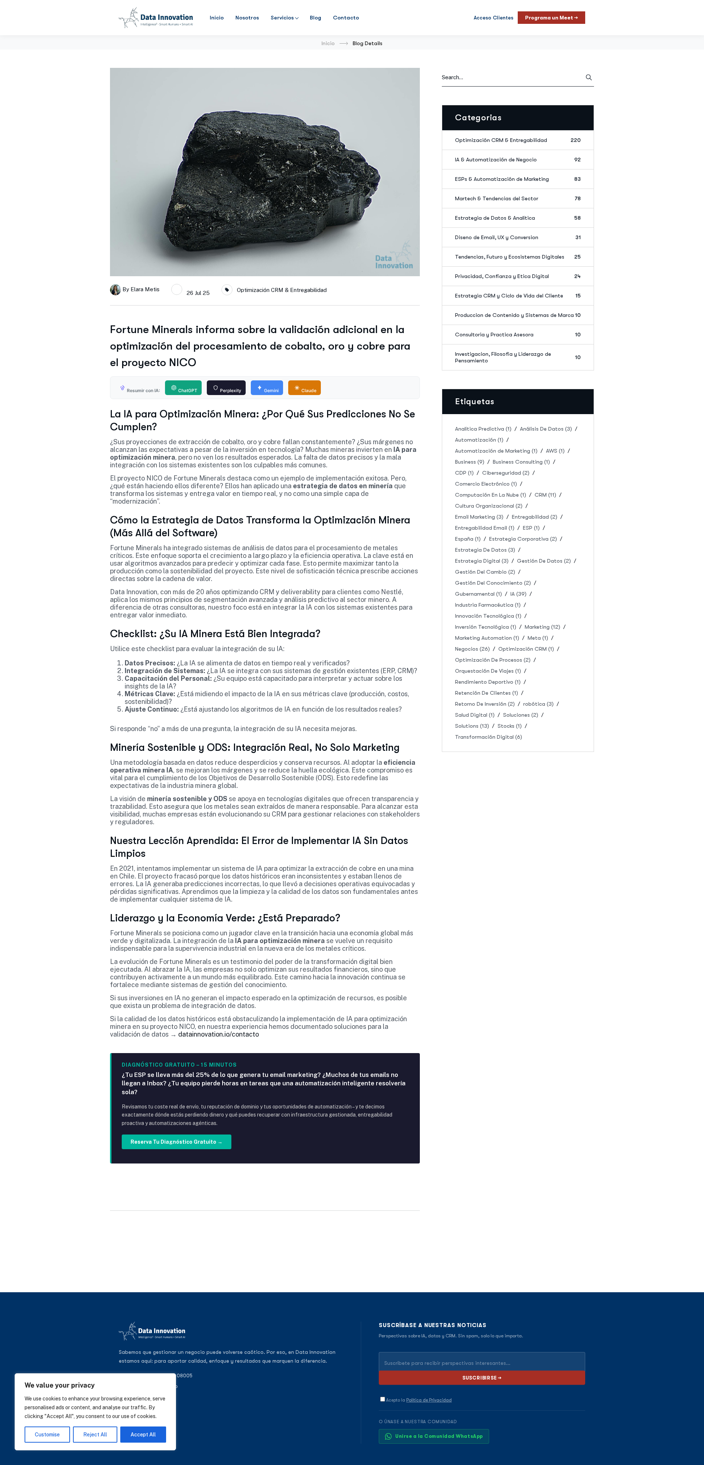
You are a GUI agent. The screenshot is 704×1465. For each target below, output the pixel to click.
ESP (531, 528)
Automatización (479, 439)
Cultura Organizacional (488, 506)
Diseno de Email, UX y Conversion (518, 237)
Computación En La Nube (490, 495)
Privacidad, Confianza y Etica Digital (518, 276)
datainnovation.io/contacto (218, 1034)
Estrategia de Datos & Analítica (518, 218)
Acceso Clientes (493, 18)
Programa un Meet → (551, 18)
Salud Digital (475, 715)
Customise (47, 1434)
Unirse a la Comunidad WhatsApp (439, 1436)
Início (217, 17)
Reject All (95, 1434)
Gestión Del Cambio (485, 572)
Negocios (472, 649)
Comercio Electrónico (486, 484)
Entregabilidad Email (484, 528)
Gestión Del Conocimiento (493, 583)
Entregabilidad (534, 517)
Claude (308, 390)
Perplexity (230, 390)
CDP (464, 473)
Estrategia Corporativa (523, 539)
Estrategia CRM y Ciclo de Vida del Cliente (518, 295)
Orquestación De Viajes (488, 671)
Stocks (510, 726)
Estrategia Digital (482, 561)
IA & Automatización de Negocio (518, 159)
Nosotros (247, 17)
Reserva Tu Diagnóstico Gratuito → (177, 1142)
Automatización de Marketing (496, 450)
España (468, 539)
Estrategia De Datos (485, 550)
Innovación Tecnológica (488, 616)
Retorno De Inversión (485, 704)
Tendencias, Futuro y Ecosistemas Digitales (518, 256)
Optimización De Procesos (493, 660)
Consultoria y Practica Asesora (518, 334)
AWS (555, 450)
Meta (538, 638)
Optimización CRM (526, 649)
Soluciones (520, 715)
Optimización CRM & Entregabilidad (282, 290)
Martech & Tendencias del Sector (518, 198)
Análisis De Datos (546, 428)
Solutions (472, 726)
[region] (95, 1411)
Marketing (542, 627)
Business (469, 462)
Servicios (282, 17)
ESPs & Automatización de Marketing (518, 179)
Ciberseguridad (505, 473)
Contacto (346, 17)
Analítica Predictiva (483, 428)
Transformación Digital (488, 737)
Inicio (328, 43)
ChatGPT (187, 390)
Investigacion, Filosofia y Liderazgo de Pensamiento (518, 357)
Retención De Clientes (486, 693)
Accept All (143, 1434)
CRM (545, 495)
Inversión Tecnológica (485, 627)
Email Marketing (479, 517)
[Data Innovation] (156, 17)
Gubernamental (478, 594)
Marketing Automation (487, 638)
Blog (315, 17)
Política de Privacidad (429, 1400)
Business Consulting (521, 462)
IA (518, 594)
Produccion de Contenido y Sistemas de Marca (518, 315)
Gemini (271, 390)
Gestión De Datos (544, 561)
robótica (538, 704)
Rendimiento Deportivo (488, 682)
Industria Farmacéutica (488, 605)
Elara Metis (145, 289)
